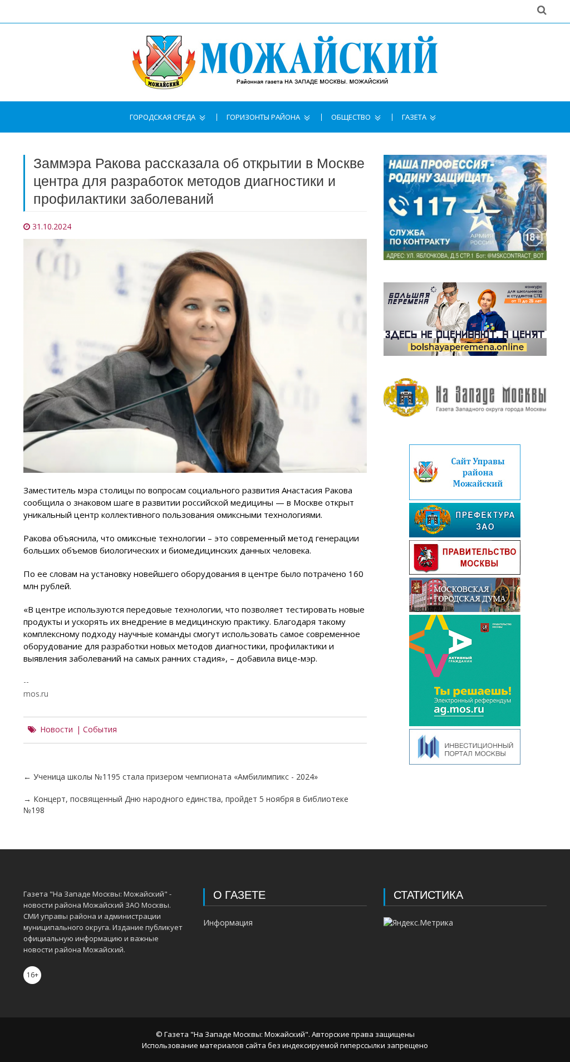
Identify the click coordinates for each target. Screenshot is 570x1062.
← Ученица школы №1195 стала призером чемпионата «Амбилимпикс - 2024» (170, 776)
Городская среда (162, 117)
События (100, 729)
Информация (228, 922)
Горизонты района (263, 117)
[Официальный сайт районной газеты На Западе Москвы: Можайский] (285, 62)
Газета (414, 117)
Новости (56, 729)
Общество (351, 117)
